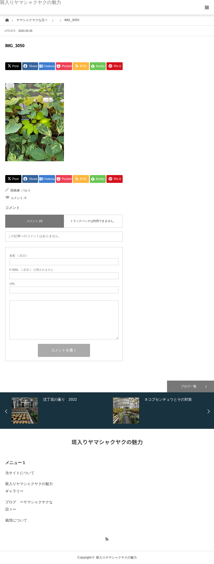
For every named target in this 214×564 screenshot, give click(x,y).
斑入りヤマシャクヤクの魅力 (30, 2)
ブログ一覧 (189, 386)
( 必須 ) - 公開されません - (32, 269)
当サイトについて (19, 473)
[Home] (7, 20)
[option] (61, 411)
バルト (26, 190)
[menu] (206, 7)
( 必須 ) (18, 255)
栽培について (16, 520)
